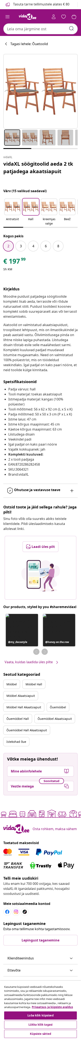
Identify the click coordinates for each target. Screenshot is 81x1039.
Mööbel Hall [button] (34, 684)
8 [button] (58, 246)
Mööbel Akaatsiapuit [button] (20, 696)
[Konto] (53, 16)
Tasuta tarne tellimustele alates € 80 (40, 4)
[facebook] (7, 912)
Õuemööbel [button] (58, 707)
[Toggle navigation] (7, 17)
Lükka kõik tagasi (40, 1024)
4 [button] (33, 246)
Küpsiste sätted (40, 1034)
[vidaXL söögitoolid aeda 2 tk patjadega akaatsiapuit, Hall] (40, 91)
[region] (40, 1010)
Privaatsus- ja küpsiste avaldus (52, 1007)
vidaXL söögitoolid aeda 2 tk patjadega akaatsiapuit (38, 167)
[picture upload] (41, 575)
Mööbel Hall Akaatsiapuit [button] (23, 707)
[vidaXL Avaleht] (27, 17)
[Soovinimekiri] (63, 16)
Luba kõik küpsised (40, 1015)
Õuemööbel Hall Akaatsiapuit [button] (26, 730)
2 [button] (8, 246)
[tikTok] (25, 912)
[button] (12, 212)
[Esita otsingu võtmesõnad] (71, 28)
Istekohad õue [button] (16, 742)
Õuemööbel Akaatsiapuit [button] (55, 719)
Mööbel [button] (11, 684)
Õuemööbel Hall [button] (17, 719)
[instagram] (16, 912)
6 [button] (46, 246)
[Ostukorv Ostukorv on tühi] (74, 16)
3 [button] (21, 246)
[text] (14, 262)
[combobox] (40, 28)
